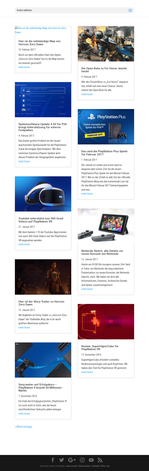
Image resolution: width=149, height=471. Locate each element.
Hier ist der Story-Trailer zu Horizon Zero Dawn (41, 303)
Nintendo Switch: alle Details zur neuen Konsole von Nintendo (102, 252)
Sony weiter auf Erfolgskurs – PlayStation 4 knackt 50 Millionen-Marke (41, 387)
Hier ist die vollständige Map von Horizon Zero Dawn (40, 43)
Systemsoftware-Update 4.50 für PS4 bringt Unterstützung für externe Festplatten (43, 127)
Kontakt (95, 466)
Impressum (72, 466)
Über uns (105, 466)
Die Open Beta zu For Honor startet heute (104, 70)
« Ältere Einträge (23, 426)
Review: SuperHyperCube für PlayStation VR (100, 348)
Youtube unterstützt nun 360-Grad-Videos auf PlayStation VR (41, 220)
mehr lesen (24, 67)
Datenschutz (84, 466)
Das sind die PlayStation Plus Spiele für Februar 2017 (104, 153)
